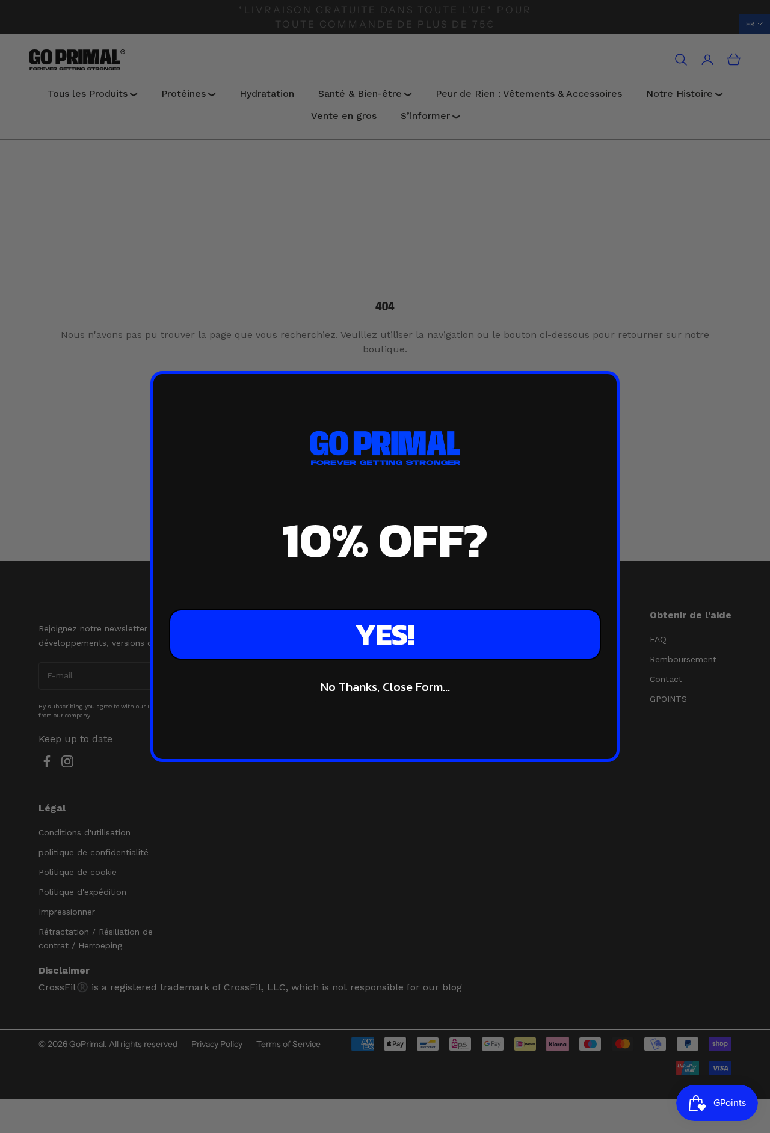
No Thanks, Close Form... (385, 687)
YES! (385, 634)
